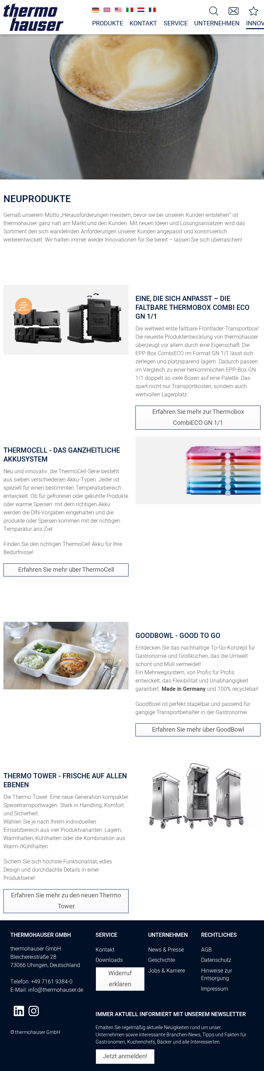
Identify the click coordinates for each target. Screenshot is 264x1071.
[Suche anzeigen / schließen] (213, 10)
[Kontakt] (233, 10)
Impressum (214, 989)
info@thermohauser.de (55, 990)
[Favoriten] (253, 10)
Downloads (109, 960)
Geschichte (161, 960)
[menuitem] (213, 10)
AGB (206, 950)
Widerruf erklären (120, 979)
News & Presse (166, 950)
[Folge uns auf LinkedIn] (19, 1011)
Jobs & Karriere (166, 971)
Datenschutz (216, 960)
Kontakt (105, 950)
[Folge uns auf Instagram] (34, 1011)
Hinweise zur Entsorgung (216, 974)
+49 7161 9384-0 (52, 982)
